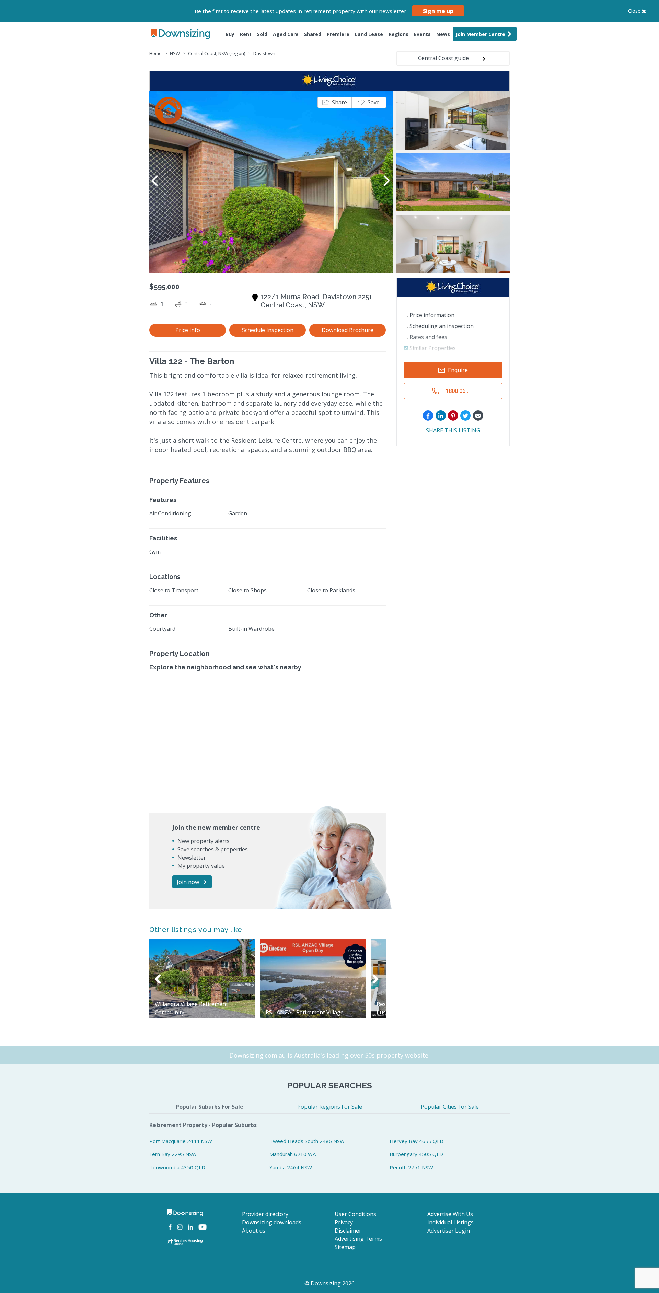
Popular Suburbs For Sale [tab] (209, 1106)
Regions (398, 34)
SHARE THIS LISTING (453, 430)
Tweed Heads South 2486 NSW (307, 1141)
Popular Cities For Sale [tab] (450, 1106)
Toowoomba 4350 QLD (177, 1167)
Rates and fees (427, 337)
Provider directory (265, 1214)
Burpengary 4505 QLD (416, 1154)
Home (155, 53)
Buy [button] (230, 34)
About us (253, 1230)
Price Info (187, 330)
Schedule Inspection (267, 330)
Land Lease (369, 34)
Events (422, 34)
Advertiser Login (448, 1230)
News (443, 34)
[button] (334, 102)
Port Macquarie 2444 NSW (180, 1141)
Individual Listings (450, 1222)
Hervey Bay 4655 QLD (416, 1141)
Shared (312, 34)
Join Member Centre (480, 34)
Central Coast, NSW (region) (216, 53)
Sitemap (345, 1247)
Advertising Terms (358, 1239)
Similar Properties (432, 348)
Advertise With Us (450, 1214)
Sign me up (438, 11)
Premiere (338, 34)
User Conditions (355, 1214)
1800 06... (458, 391)
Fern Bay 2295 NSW (173, 1154)
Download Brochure (347, 330)
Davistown (264, 53)
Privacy (344, 1222)
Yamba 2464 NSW (290, 1167)
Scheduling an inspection (441, 326)
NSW (175, 53)
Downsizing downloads (271, 1222)
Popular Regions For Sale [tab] (329, 1106)
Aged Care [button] (286, 34)
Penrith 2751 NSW (411, 1167)
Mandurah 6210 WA (292, 1154)
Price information (431, 315)
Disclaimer (348, 1230)
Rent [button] (246, 34)
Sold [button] (262, 34)
